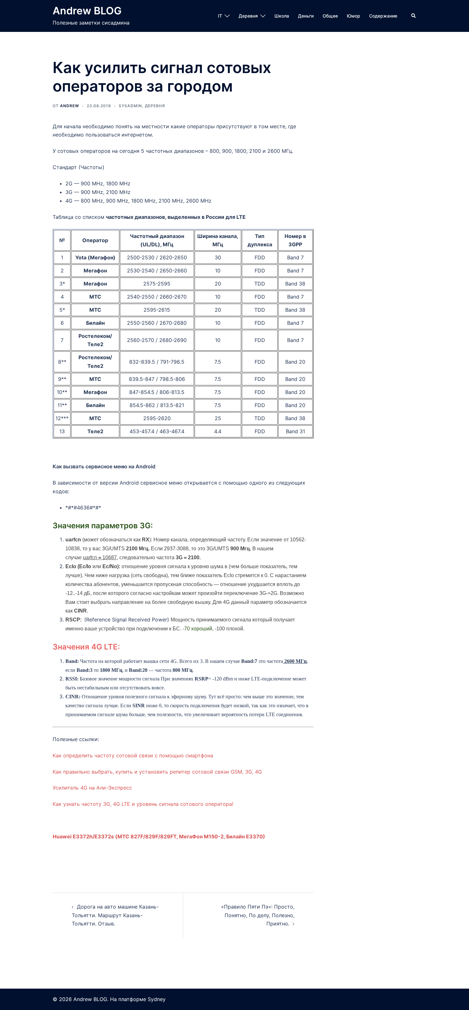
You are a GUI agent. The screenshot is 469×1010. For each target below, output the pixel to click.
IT (220, 16)
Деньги (306, 16)
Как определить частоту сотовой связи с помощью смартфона (133, 755)
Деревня (248, 16)
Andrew (69, 105)
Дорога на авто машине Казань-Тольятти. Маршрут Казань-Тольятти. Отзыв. (115, 915)
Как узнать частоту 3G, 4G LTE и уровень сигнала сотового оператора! (143, 804)
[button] (413, 16)
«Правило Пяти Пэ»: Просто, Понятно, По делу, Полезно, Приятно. (257, 915)
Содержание (383, 16)
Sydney (157, 999)
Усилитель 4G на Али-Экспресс (92, 787)
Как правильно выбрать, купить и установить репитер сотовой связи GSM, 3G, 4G (157, 772)
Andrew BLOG (87, 10)
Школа (281, 16)
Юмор (353, 16)
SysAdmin (130, 105)
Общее (330, 16)
